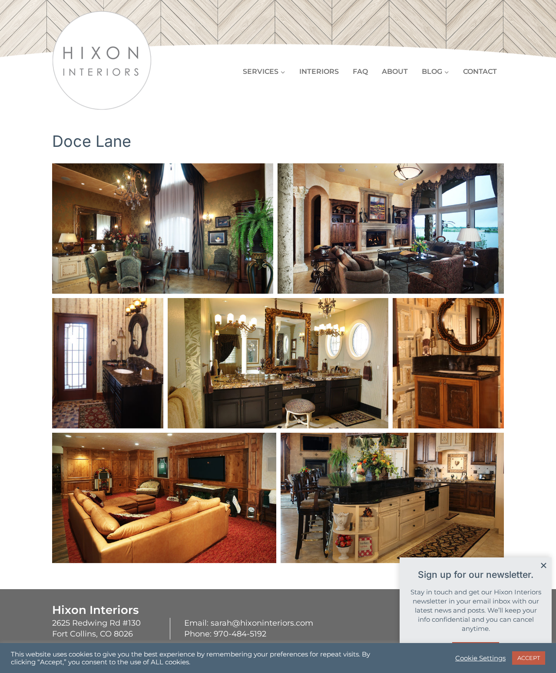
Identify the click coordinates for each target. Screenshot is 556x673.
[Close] (543, 565)
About (395, 71)
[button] (162, 228)
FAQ (360, 71)
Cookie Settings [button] (480, 658)
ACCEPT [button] (528, 657)
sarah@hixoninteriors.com (262, 623)
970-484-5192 (240, 634)
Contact (480, 71)
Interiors (319, 71)
